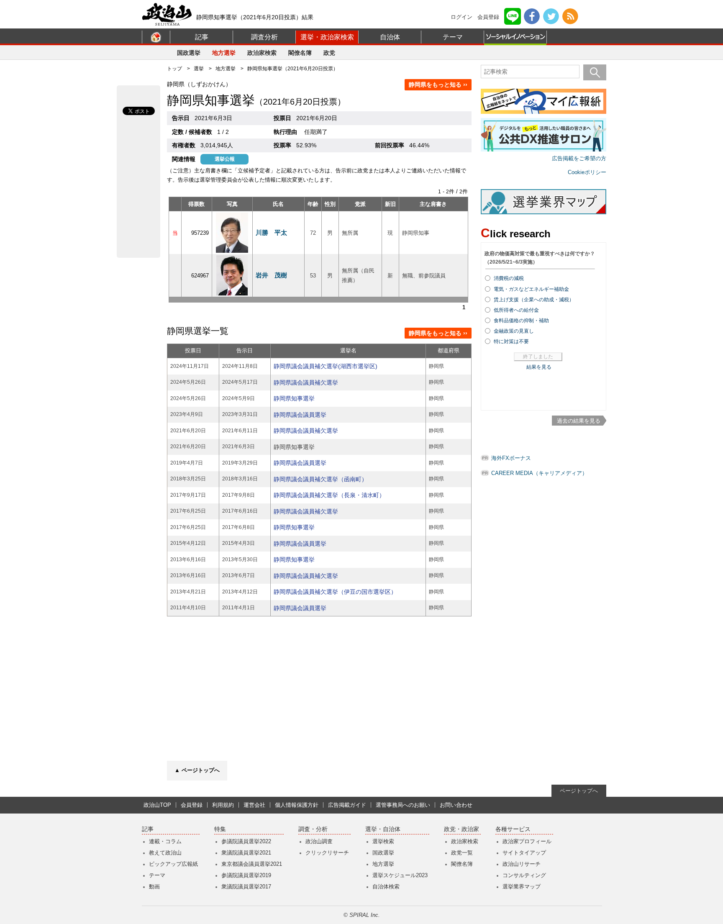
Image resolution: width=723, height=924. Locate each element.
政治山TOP (157, 805)
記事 (201, 37)
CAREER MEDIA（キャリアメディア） (539, 473)
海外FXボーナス (511, 458)
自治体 (390, 37)
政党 (329, 52)
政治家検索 (262, 52)
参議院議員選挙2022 (246, 841)
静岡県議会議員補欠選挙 (306, 382)
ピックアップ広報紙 (173, 864)
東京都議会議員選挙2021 (251, 864)
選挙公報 (225, 159)
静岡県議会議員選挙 (300, 414)
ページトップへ (579, 791)
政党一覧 (462, 852)
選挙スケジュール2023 (400, 875)
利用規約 (223, 805)
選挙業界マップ (522, 886)
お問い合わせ (456, 805)
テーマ (453, 37)
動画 (154, 886)
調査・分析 (313, 829)
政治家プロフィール (527, 841)
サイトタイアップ (524, 852)
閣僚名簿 (300, 52)
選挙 (199, 69)
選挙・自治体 (382, 829)
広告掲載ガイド (347, 805)
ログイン (461, 17)
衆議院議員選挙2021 (246, 852)
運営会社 (254, 805)
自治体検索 (386, 886)
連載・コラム (165, 841)
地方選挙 (224, 52)
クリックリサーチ (327, 852)
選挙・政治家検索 (327, 37)
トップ (174, 69)
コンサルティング (524, 875)
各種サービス (513, 829)
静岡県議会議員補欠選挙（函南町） (320, 479)
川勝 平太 (271, 232)
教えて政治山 (165, 852)
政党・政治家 (461, 829)
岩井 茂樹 (271, 275)
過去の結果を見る (578, 421)
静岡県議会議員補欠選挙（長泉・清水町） (329, 495)
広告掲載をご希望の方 (579, 158)
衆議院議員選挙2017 (246, 886)
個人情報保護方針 (296, 805)
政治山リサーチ (522, 864)
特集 (220, 829)
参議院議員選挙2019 (246, 875)
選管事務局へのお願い (403, 805)
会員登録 (488, 17)
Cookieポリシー (587, 172)
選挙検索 (383, 841)
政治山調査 (319, 841)
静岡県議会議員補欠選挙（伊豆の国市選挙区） (335, 591)
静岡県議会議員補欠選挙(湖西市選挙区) (325, 366)
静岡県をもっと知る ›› (438, 84)
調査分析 (264, 37)
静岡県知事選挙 (294, 398)
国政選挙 (188, 52)
